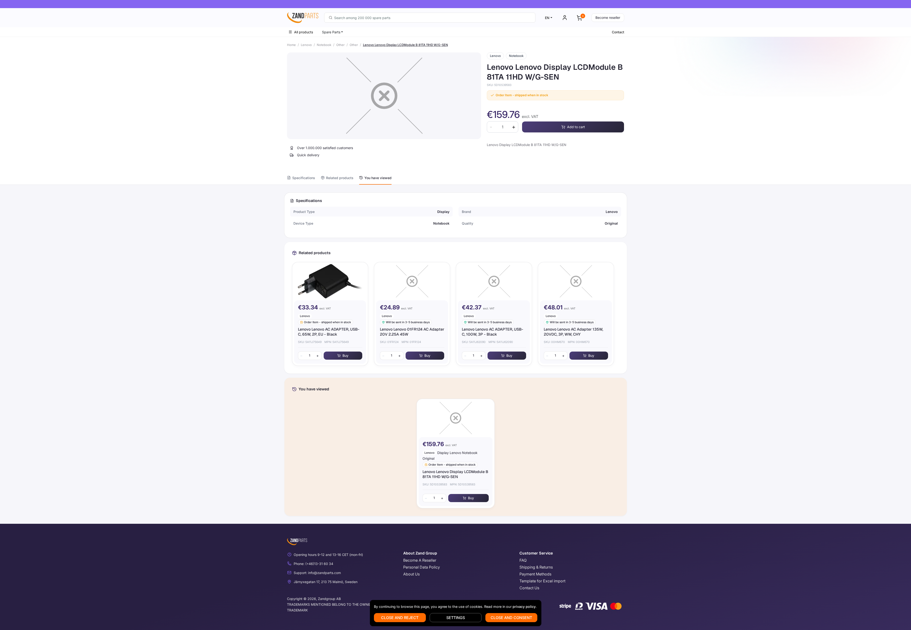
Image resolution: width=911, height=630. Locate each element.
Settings (455, 617)
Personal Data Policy (421, 567)
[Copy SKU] (515, 85)
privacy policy (524, 607)
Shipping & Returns (536, 567)
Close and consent (511, 617)
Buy (345, 355)
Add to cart (576, 127)
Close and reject (399, 617)
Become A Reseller (419, 560)
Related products (339, 178)
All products (303, 32)
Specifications (303, 178)
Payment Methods (535, 574)
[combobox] (429, 18)
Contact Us (529, 587)
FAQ (523, 560)
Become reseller (607, 17)
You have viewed (378, 178)
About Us (411, 574)
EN (547, 18)
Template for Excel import (542, 581)
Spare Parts (331, 32)
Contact (618, 32)
